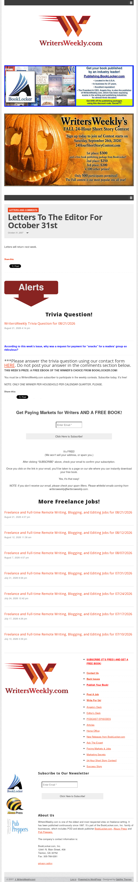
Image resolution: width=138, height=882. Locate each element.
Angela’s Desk (94, 707)
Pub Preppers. (45, 832)
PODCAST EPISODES (99, 719)
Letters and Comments (23, 210)
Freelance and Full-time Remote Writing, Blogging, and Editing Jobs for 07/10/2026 (68, 634)
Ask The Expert (95, 742)
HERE (9, 365)
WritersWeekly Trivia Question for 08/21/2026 (39, 323)
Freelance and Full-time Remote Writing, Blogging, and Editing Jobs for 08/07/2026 (68, 553)
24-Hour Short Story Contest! (102, 760)
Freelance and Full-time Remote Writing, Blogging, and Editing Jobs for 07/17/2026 (68, 614)
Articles (91, 725)
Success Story (94, 766)
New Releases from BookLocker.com (106, 736)
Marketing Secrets (96, 754)
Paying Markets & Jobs (99, 748)
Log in (73, 879)
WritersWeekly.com (25, 879)
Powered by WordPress (89, 879)
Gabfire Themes (124, 879)
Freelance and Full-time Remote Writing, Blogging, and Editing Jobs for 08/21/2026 (68, 512)
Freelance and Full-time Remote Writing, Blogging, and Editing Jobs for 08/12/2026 (68, 532)
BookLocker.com (103, 828)
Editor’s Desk (94, 713)
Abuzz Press (120, 828)
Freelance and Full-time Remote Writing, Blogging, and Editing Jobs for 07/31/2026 (68, 573)
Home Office (93, 730)
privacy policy (45, 863)
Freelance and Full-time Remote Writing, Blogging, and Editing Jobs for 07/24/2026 (68, 593)
